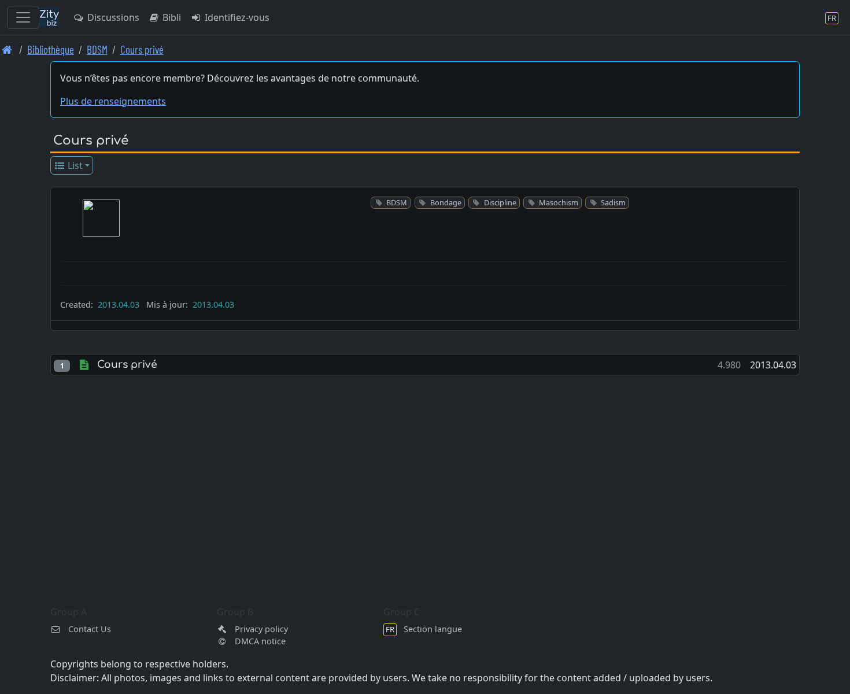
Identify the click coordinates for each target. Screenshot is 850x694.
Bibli (170, 17)
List (74, 165)
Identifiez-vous (235, 17)
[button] (101, 218)
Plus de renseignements (113, 101)
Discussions (112, 17)
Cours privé (142, 49)
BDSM (97, 49)
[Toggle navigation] (23, 17)
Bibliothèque (50, 49)
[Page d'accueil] (7, 49)
